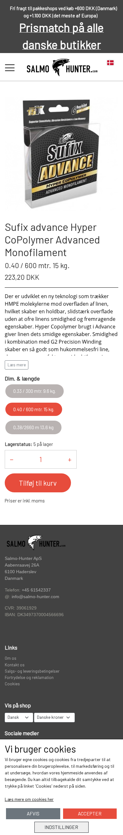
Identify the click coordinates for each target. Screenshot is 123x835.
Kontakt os (15, 664)
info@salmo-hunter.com (35, 596)
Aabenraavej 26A (22, 565)
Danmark (14, 578)
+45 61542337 (36, 589)
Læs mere (17, 364)
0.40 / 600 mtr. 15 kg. (33, 409)
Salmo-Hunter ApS (23, 558)
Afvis (33, 813)
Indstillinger (61, 827)
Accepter (90, 813)
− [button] (11, 459)
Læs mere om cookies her (29, 799)
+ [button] (70, 459)
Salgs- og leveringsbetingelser (32, 671)
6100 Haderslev (20, 571)
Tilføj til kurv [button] (38, 482)
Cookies (12, 683)
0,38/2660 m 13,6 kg (33, 427)
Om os (10, 658)
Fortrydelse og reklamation (29, 677)
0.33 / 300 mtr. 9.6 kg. (34, 391)
